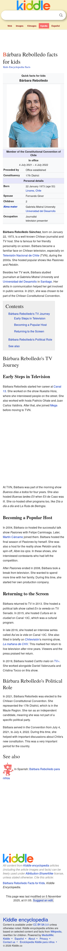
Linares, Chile (33, 190)
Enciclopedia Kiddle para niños (37, 942)
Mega (53, 405)
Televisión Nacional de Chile (21, 255)
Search (61, 15)
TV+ (56, 661)
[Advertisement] (33, 39)
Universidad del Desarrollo (41, 211)
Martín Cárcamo (13, 537)
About (31, 938)
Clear (54, 15)
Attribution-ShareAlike (39, 873)
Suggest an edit (43, 900)
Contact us (9, 942)
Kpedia (44, 25)
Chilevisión (32, 639)
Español (55, 25)
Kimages (31, 25)
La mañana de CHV (15, 644)
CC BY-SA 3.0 (41, 924)
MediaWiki (47, 935)
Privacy (44, 938)
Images (19, 25)
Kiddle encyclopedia (36, 865)
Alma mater (10, 206)
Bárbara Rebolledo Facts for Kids (24, 883)
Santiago (46, 281)
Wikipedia (56, 931)
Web (10, 25)
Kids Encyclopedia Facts (16, 67)
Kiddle (6, 938)
